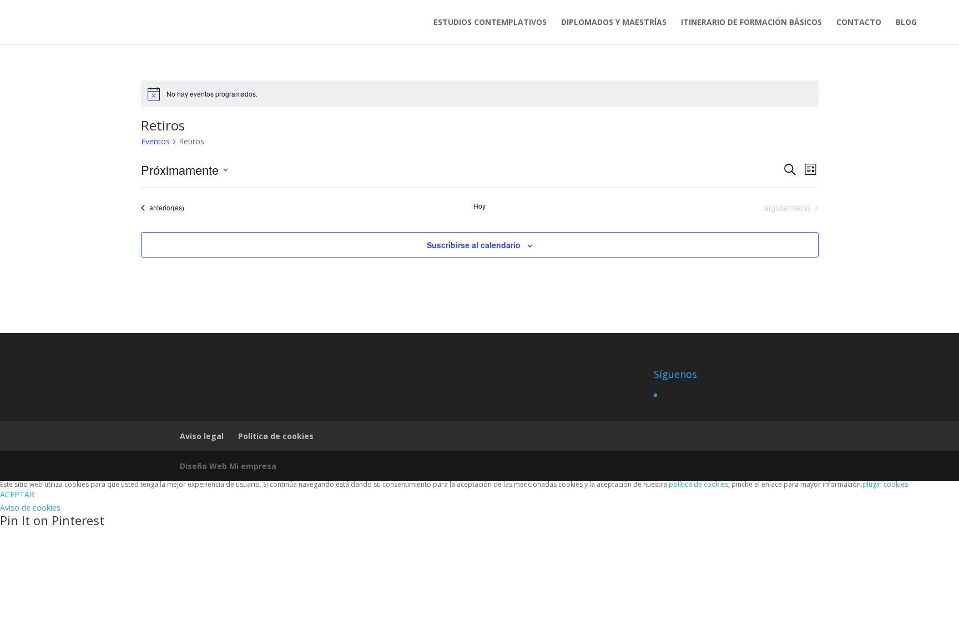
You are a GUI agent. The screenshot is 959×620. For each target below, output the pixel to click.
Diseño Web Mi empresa (228, 466)
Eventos (155, 141)
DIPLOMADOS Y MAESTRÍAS (614, 22)
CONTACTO (858, 22)
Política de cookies (276, 436)
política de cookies (698, 484)
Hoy (479, 205)
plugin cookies (885, 484)
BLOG (906, 22)
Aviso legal (202, 436)
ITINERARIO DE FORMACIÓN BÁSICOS (751, 22)
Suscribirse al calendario (474, 244)
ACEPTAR (17, 494)
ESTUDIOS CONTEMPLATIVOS (490, 22)
